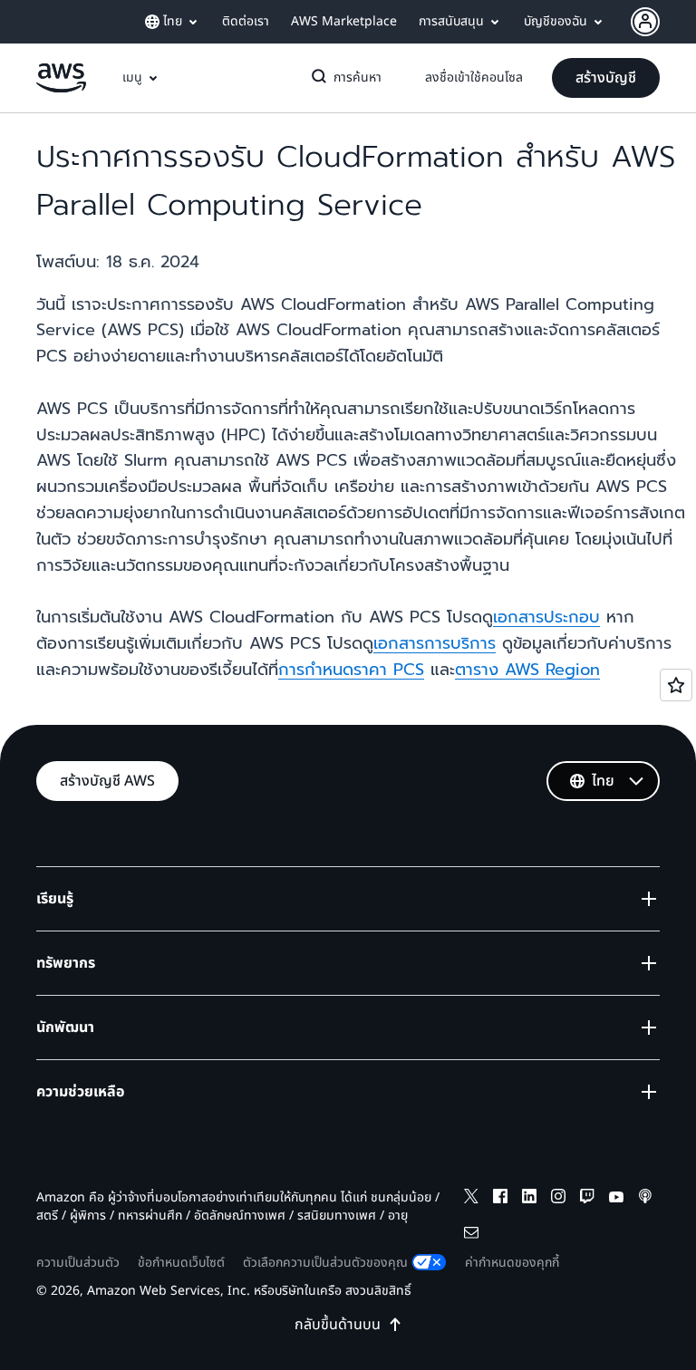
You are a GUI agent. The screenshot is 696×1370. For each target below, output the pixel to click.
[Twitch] (587, 1199)
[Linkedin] (529, 1199)
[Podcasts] (645, 1199)
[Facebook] (500, 1199)
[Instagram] (558, 1199)
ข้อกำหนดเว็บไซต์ (181, 1262)
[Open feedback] (676, 685)
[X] (471, 1199)
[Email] (471, 1235)
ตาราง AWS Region (527, 669)
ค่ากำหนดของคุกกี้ (512, 1262)
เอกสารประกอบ (546, 617)
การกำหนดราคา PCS (351, 669)
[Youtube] (616, 1199)
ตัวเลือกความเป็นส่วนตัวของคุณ (325, 1262)
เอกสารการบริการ (434, 643)
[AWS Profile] (645, 21)
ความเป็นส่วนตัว (78, 1262)
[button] (606, 78)
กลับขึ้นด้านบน (338, 1325)
